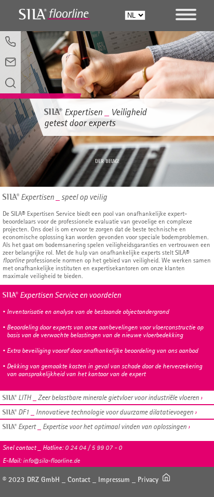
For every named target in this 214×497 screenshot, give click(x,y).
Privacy (148, 479)
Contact (79, 479)
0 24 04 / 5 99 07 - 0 (93, 447)
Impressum (114, 479)
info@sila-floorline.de (51, 460)
